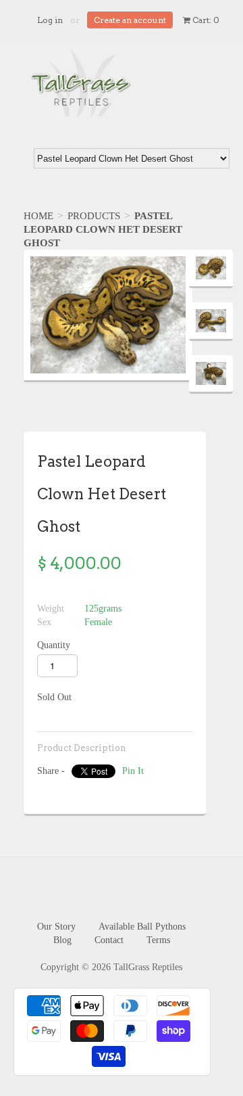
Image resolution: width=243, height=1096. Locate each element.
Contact (109, 940)
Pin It (133, 771)
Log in (50, 20)
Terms (158, 940)
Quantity (53, 645)
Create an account (130, 20)
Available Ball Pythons (142, 926)
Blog (62, 940)
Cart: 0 (204, 20)
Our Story (56, 926)
